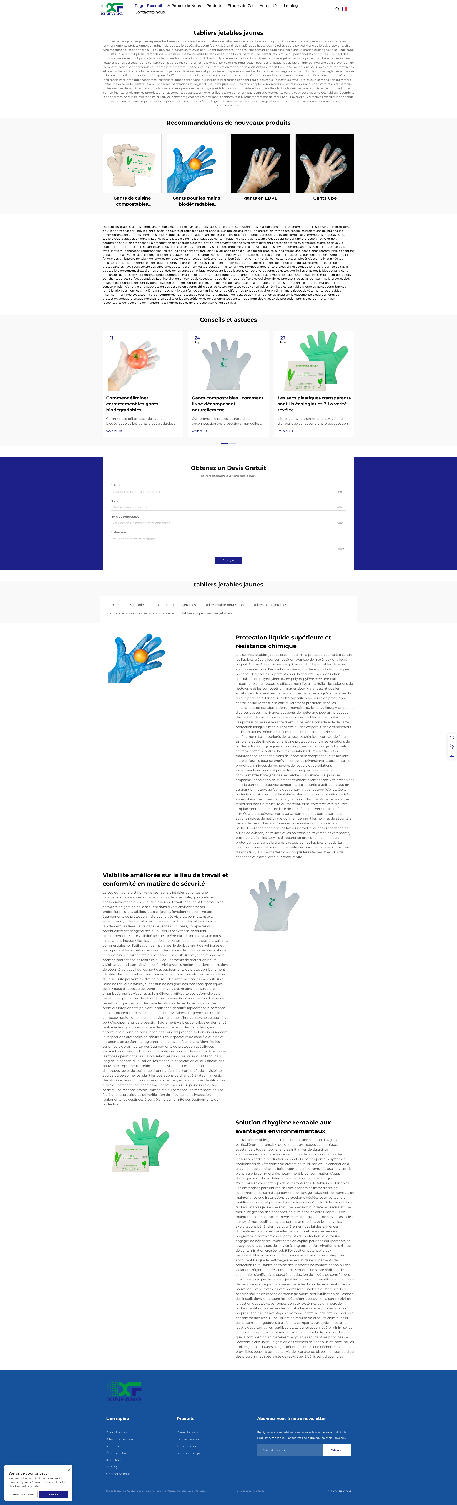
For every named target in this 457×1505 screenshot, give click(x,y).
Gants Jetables (188, 1432)
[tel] (452, 746)
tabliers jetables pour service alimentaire (141, 613)
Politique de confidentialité (249, 1490)
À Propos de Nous (184, 5)
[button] (224, 443)
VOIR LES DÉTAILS (132, 163)
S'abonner (337, 1450)
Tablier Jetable (188, 1439)
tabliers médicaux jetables (174, 605)
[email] (452, 755)
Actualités (269, 5)
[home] (124, 1391)
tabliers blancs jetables (127, 605)
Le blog (291, 5)
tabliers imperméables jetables (207, 613)
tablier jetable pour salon (224, 605)
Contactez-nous (150, 12)
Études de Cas (240, 5)
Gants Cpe (325, 198)
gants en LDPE (260, 198)
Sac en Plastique (189, 1453)
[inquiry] (452, 738)
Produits (214, 5)
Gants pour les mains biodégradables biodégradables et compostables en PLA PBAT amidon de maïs (196, 201)
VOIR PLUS (114, 431)
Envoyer (228, 560)
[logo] (111, 8)
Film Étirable (186, 1446)
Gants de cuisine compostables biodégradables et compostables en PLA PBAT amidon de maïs (132, 201)
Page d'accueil (148, 5)
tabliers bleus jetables (269, 605)
